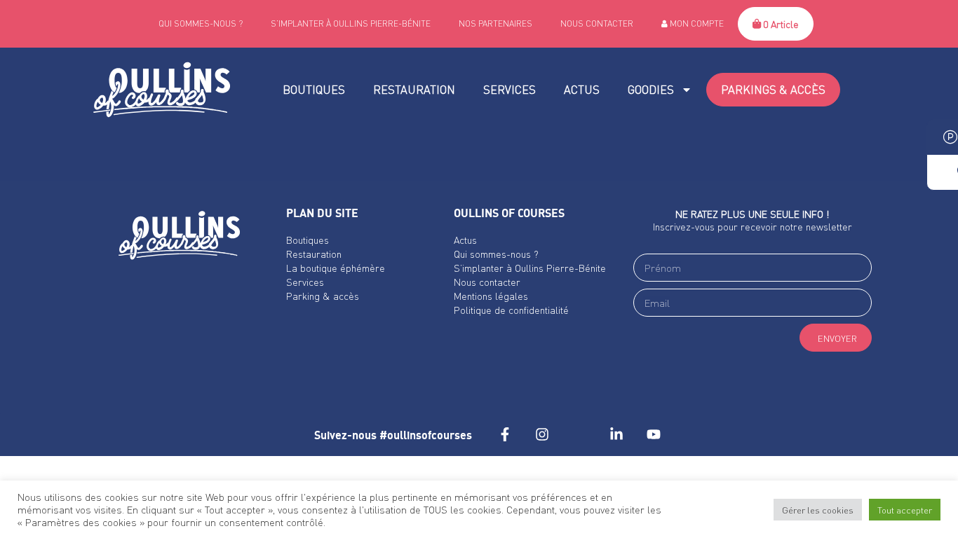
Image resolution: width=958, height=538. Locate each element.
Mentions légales (491, 295)
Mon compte (696, 23)
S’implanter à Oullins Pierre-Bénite (351, 23)
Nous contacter (596, 23)
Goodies (651, 89)
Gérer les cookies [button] (818, 510)
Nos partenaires (495, 23)
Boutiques (314, 89)
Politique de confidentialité (511, 309)
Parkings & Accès (773, 89)
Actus (582, 89)
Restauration (414, 89)
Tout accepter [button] (904, 510)
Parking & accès (322, 295)
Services (509, 89)
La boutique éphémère (335, 267)
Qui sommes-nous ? (200, 23)
